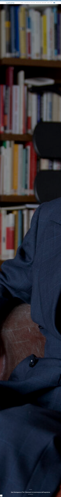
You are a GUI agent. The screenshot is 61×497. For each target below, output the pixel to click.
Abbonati (55, 0)
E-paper (50, 0)
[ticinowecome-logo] (10, 3)
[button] (2, 0)
